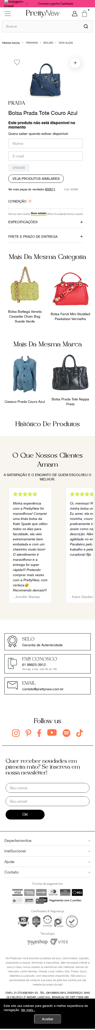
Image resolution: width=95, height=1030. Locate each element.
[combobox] (47, 26)
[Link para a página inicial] (11, 42)
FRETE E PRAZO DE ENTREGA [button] (32, 237)
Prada (16, 103)
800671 (50, 189)
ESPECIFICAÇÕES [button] (23, 222)
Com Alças (66, 42)
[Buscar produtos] (86, 26)
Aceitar (47, 1019)
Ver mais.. (28, 1010)
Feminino (32, 42)
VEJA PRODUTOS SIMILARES (36, 179)
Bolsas (48, 42)
